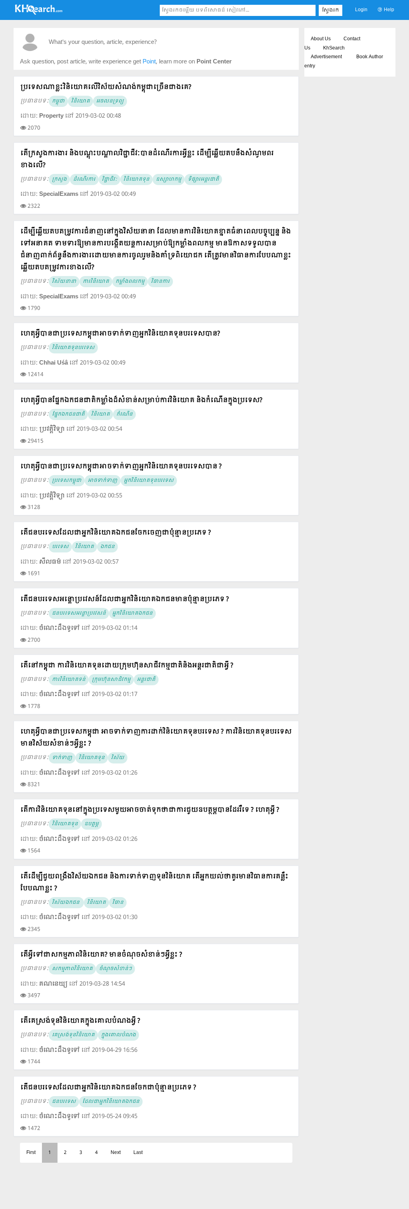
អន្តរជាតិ (146, 680)
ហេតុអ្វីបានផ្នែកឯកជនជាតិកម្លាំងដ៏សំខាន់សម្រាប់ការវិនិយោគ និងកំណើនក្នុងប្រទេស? (141, 400)
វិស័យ (117, 758)
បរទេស (60, 547)
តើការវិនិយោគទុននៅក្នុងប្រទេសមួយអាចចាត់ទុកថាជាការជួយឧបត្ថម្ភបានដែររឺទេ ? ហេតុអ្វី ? (149, 810)
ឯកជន (107, 547)
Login (361, 10)
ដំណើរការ (84, 179)
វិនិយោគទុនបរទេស (73, 348)
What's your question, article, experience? (103, 42)
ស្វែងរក (330, 10)
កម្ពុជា (58, 101)
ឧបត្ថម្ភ (91, 824)
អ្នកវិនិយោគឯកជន (132, 613)
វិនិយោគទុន (136, 179)
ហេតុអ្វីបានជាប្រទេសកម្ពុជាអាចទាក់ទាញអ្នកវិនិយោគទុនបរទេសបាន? (120, 333)
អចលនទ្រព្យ (110, 101)
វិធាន (117, 903)
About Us (321, 39)
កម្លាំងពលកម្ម (130, 282)
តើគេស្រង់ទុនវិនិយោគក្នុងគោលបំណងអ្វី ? (80, 1021)
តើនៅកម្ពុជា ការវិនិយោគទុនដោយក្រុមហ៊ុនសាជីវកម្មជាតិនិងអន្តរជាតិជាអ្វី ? (126, 665)
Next (116, 1153)
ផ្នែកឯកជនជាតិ (68, 414)
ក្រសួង (59, 179)
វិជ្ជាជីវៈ (109, 179)
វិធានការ (160, 282)
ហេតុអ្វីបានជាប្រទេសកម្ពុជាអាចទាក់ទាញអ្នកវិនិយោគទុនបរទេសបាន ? (121, 466)
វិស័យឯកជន (66, 903)
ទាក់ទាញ (62, 758)
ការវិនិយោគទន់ (68, 680)
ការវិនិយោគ (96, 282)
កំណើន (124, 414)
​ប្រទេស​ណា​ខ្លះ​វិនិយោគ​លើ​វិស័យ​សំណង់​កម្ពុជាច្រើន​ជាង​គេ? (105, 87)
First (31, 1153)
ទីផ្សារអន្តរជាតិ (203, 179)
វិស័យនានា (64, 282)
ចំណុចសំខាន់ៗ (115, 969)
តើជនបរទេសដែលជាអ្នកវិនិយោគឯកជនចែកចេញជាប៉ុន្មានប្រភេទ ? (115, 532)
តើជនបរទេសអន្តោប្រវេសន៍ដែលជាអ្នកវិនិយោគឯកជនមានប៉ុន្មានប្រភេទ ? (124, 599)
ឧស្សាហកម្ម (168, 179)
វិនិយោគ (80, 101)
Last (138, 1153)
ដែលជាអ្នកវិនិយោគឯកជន (110, 1102)
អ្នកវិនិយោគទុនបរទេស (149, 481)
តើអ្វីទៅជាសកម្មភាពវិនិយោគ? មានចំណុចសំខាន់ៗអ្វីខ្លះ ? (101, 954)
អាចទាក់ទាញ (102, 481)
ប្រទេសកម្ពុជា (66, 481)
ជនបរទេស (64, 1102)
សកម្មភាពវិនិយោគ (72, 969)
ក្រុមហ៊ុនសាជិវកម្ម (111, 680)
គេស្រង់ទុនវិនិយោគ (73, 1035)
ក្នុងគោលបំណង (118, 1035)
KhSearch (334, 48)
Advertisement (326, 57)
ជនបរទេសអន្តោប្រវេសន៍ (79, 613)
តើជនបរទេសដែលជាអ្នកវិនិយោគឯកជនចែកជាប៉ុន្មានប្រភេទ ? (108, 1087)
